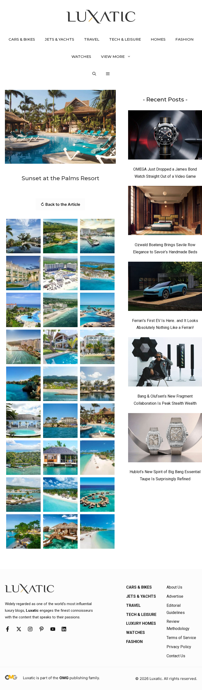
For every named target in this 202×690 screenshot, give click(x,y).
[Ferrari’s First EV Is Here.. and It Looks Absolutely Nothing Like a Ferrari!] (165, 287)
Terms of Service (181, 637)
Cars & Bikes (22, 39)
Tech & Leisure (125, 39)
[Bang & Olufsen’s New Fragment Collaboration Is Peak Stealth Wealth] (165, 363)
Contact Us (176, 656)
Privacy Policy (179, 646)
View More (113, 56)
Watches (81, 56)
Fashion (184, 39)
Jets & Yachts (59, 39)
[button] (94, 73)
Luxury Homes (141, 623)
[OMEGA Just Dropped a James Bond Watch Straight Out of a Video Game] (165, 136)
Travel (91, 39)
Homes (158, 39)
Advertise (175, 596)
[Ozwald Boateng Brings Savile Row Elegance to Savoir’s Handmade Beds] (165, 212)
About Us (174, 587)
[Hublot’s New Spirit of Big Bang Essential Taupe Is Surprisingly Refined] (165, 439)
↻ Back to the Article (60, 204)
